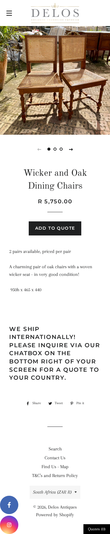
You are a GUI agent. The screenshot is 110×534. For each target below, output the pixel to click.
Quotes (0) (96, 529)
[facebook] (9, 505)
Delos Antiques (62, 507)
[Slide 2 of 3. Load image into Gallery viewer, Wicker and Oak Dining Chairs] (55, 149)
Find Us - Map (55, 466)
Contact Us (55, 458)
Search (55, 449)
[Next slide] (71, 149)
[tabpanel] (55, 79)
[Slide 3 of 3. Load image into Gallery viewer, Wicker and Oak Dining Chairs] (61, 149)
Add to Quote (55, 228)
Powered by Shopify (55, 514)
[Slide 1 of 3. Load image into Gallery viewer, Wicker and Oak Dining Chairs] (49, 149)
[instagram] (9, 525)
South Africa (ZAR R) (52, 492)
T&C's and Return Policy (55, 475)
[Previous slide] (39, 149)
